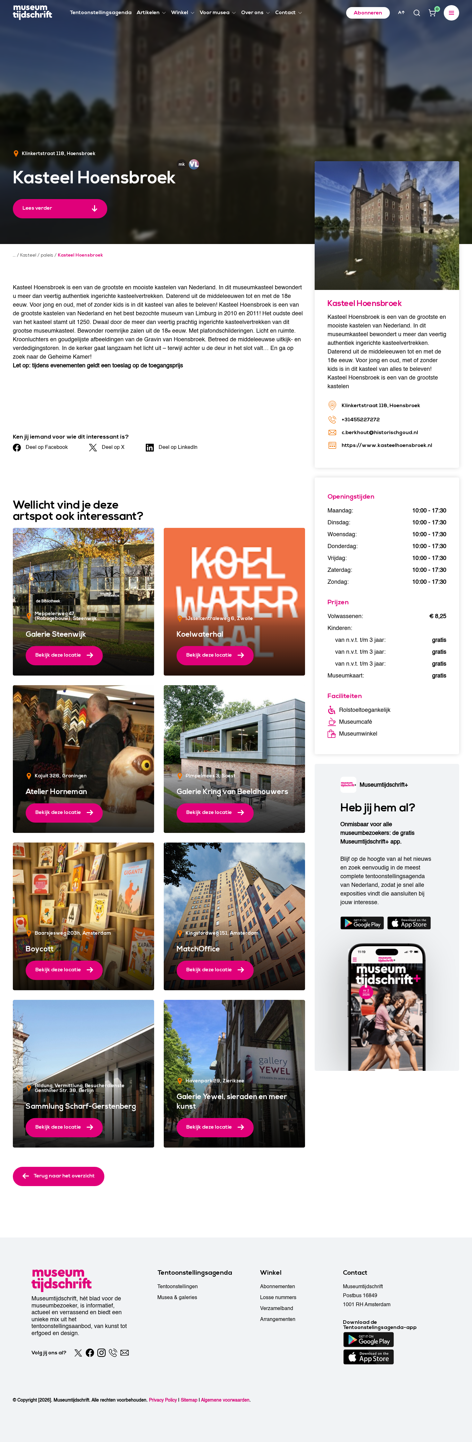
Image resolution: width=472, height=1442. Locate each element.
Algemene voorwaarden (225, 1400)
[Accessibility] (401, 12)
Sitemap (189, 1400)
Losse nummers (278, 1297)
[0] (432, 13)
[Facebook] (90, 1353)
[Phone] (113, 1353)
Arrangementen (277, 1319)
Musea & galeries (177, 1297)
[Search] (417, 13)
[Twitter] (78, 1353)
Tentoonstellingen (177, 1286)
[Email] (124, 1353)
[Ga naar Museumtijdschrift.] (14, 255)
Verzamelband (276, 1308)
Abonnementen (277, 1286)
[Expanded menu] (451, 13)
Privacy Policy (163, 1400)
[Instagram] (101, 1353)
